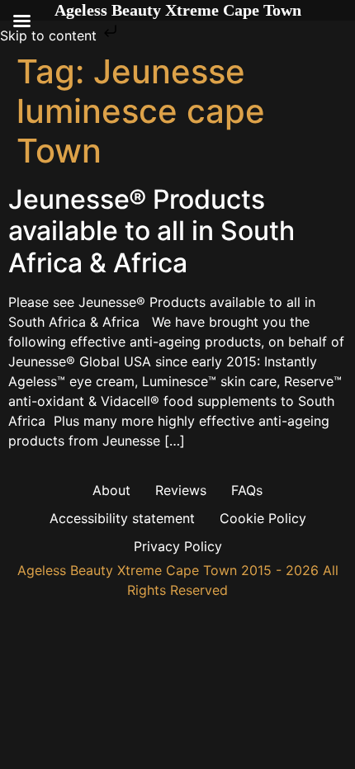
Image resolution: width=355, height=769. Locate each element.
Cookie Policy (263, 518)
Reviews (180, 490)
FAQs (247, 490)
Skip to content (50, 35)
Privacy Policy (178, 546)
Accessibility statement (122, 518)
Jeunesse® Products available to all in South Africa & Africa (151, 231)
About (111, 490)
